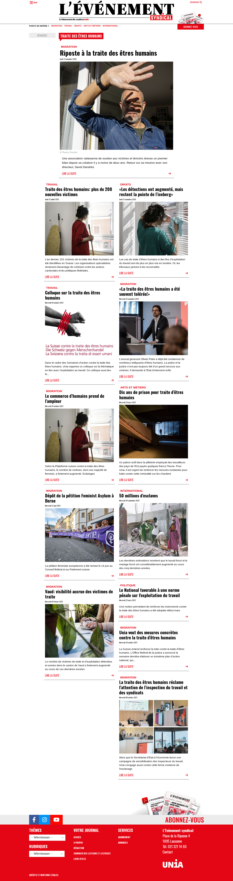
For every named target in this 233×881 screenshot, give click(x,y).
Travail (68, 26)
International (110, 26)
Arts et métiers (92, 26)
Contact (168, 852)
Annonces (123, 842)
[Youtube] (56, 820)
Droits (77, 26)
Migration (56, 26)
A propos (78, 842)
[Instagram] (44, 820)
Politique (128, 585)
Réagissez (42, 35)
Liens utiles (80, 858)
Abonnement (124, 837)
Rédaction (79, 848)
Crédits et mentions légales (43, 875)
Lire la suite (69, 173)
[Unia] (173, 863)
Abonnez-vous (190, 26)
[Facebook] (34, 820)
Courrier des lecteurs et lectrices (92, 853)
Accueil (77, 837)
